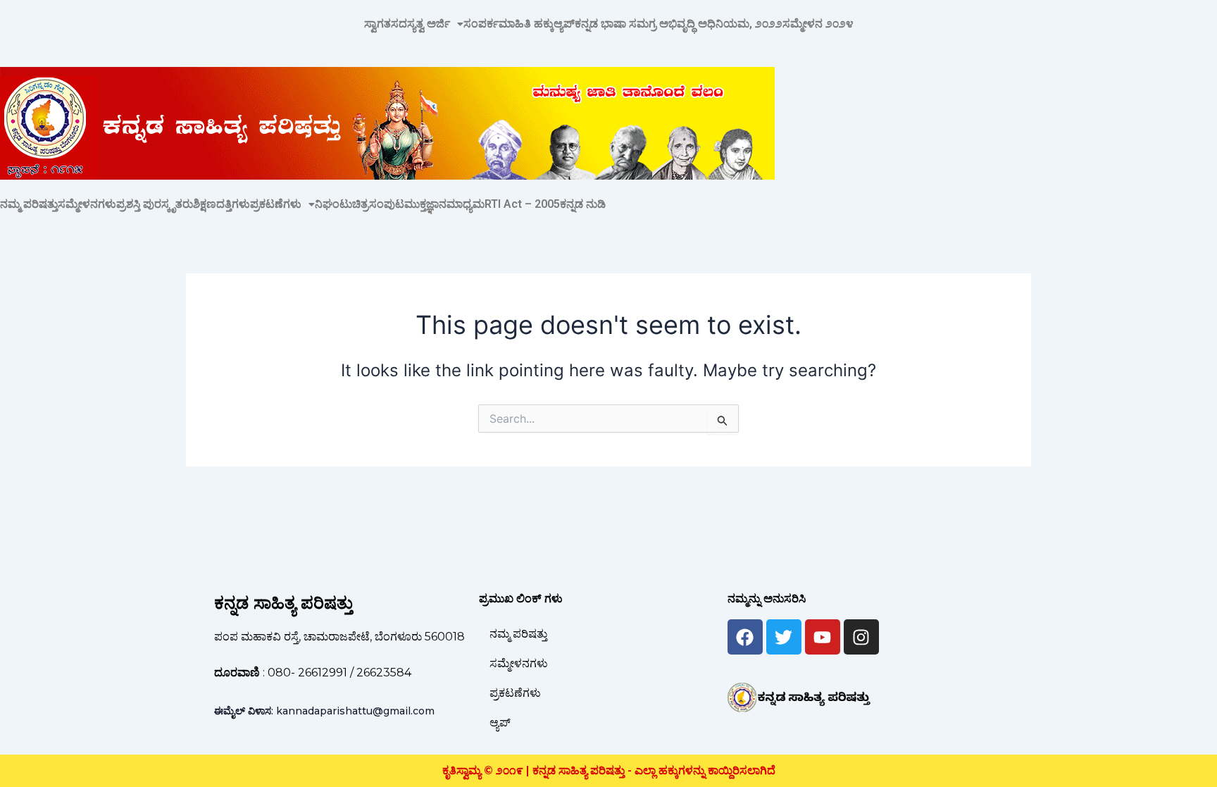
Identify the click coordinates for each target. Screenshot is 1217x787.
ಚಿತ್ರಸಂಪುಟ (378, 204)
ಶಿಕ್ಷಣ (204, 204)
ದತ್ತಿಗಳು (233, 204)
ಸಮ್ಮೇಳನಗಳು (87, 204)
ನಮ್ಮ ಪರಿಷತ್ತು (29, 204)
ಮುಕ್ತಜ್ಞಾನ (425, 204)
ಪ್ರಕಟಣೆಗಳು (275, 204)
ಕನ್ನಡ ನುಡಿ (583, 204)
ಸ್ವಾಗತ (377, 24)
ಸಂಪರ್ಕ (481, 24)
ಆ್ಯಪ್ (564, 24)
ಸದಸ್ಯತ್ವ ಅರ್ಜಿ (420, 24)
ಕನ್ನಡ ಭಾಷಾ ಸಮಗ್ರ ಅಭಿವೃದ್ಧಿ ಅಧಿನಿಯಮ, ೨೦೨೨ (678, 24)
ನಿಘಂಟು (333, 204)
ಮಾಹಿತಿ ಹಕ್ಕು (526, 24)
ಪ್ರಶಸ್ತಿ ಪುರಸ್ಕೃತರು (154, 204)
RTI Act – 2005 (522, 204)
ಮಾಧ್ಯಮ (466, 204)
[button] (427, 24)
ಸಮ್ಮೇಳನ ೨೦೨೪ (818, 24)
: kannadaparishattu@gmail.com (324, 711)
